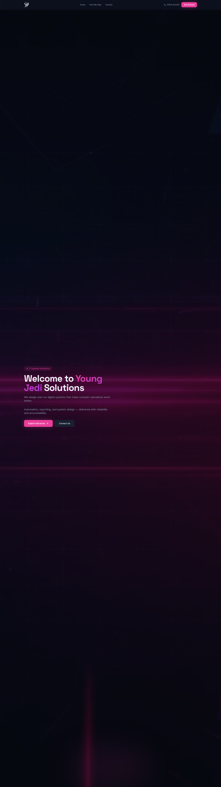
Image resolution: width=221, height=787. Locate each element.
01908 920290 (173, 5)
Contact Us (64, 423)
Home (82, 5)
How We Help (95, 5)
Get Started (189, 5)
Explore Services (36, 423)
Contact (108, 5)
